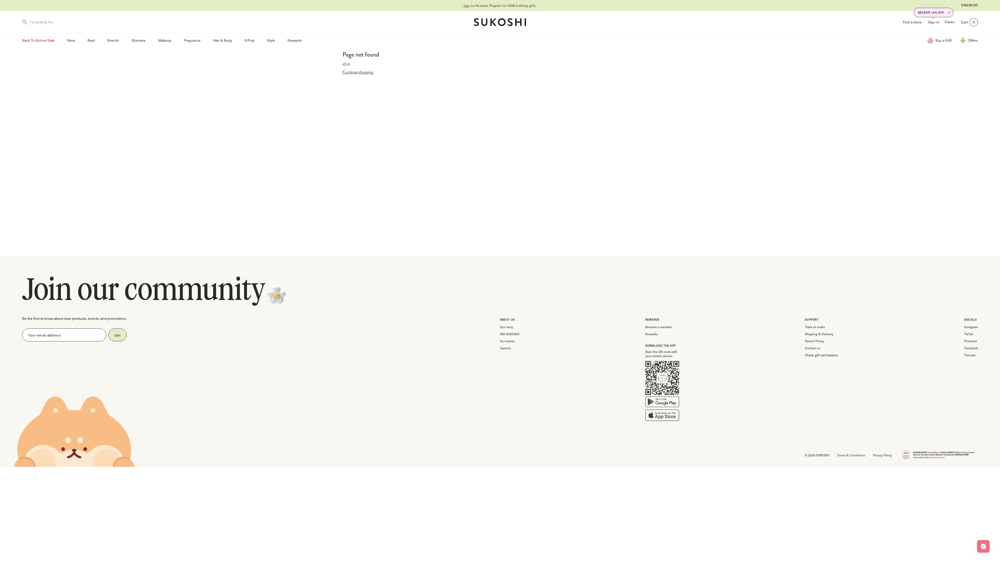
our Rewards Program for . (500, 5)
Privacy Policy (882, 455)
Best (91, 40)
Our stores (507, 341)
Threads (970, 355)
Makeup (164, 40)
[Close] (949, 12)
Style (271, 40)
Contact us (812, 348)
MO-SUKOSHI (509, 334)
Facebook (971, 348)
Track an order (815, 327)
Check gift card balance (821, 355)
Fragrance (192, 40)
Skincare (139, 40)
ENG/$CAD (969, 5)
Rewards (295, 40)
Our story (506, 327)
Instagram (971, 327)
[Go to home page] (500, 22)
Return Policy (814, 341)
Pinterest (970, 341)
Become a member (658, 327)
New (71, 40)
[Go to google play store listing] (662, 402)
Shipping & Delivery (819, 334)
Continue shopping (357, 72)
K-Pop (249, 40)
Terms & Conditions (851, 455)
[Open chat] (983, 546)
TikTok (968, 334)
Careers (505, 348)
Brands (113, 40)
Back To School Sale (38, 40)
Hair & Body (222, 40)
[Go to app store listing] (662, 416)
